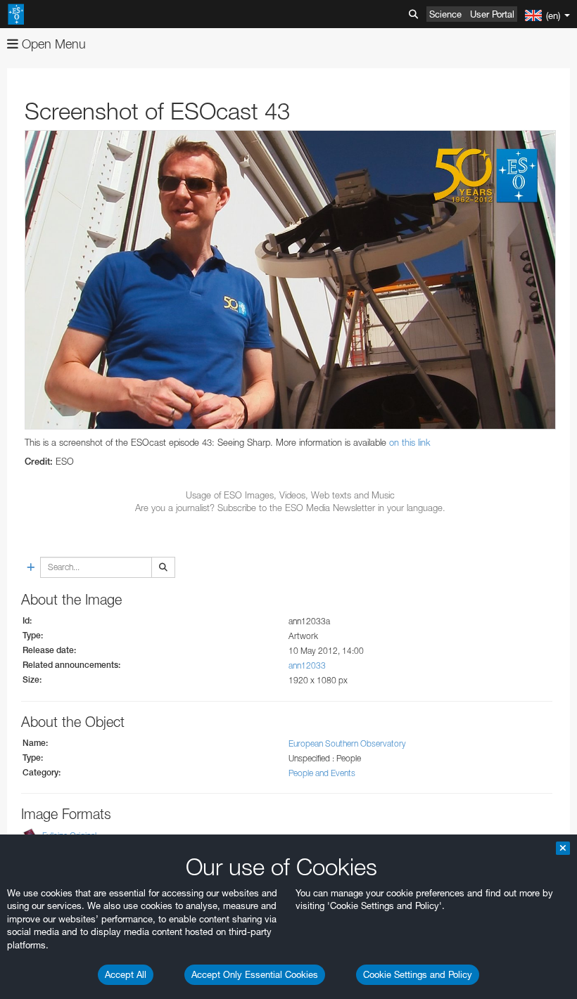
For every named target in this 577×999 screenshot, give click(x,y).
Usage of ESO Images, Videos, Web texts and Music (290, 495)
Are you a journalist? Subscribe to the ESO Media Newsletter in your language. (290, 507)
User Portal (492, 14)
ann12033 (307, 665)
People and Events (321, 773)
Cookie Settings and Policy (417, 974)
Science (445, 14)
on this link (410, 442)
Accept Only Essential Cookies (254, 974)
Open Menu (52, 44)
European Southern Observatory (347, 743)
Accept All (125, 974)
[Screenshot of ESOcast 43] (290, 280)
